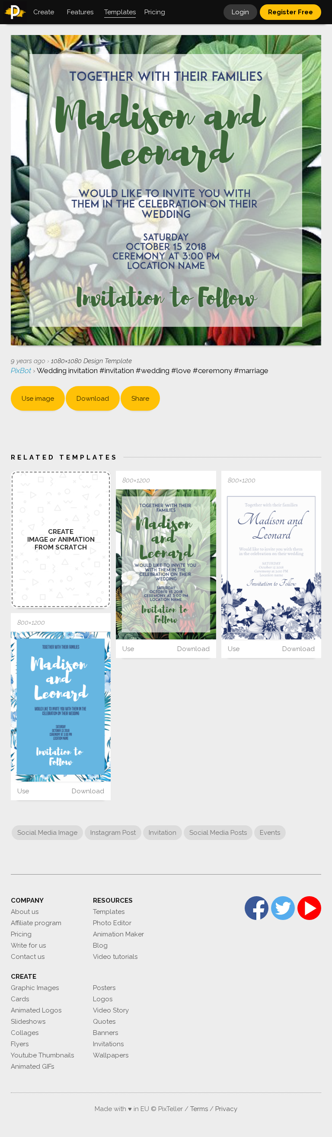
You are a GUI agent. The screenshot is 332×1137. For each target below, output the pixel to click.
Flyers (20, 1044)
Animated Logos (36, 1010)
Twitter (283, 908)
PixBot (22, 370)
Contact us (28, 957)
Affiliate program (36, 923)
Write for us (28, 945)
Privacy (226, 1109)
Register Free (290, 12)
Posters (104, 988)
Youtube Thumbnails (42, 1055)
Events (270, 833)
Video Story (111, 1010)
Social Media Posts (218, 833)
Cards (20, 999)
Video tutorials (115, 957)
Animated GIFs (32, 1066)
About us (24, 912)
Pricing (21, 934)
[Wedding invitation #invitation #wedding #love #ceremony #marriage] (166, 564)
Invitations (108, 1044)
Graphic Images (35, 988)
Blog (100, 945)
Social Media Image (47, 833)
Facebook (256, 908)
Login (240, 12)
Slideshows (28, 1021)
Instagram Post (113, 833)
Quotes (104, 1021)
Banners (105, 1033)
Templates (108, 912)
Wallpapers (110, 1055)
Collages (24, 1033)
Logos (102, 999)
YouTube (309, 908)
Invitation (162, 833)
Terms (199, 1109)
